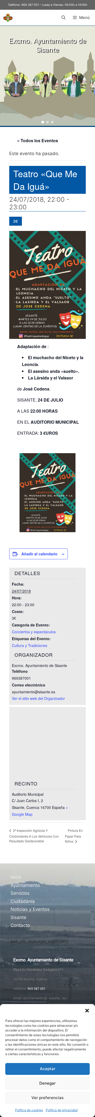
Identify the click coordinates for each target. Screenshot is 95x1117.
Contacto (20, 925)
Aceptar (47, 1068)
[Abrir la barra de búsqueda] (63, 18)
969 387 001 (30, 5)
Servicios (20, 893)
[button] (87, 1010)
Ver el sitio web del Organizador (38, 698)
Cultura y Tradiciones (29, 645)
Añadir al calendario (39, 553)
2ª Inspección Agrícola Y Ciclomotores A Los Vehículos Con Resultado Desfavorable (34, 835)
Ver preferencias (47, 1097)
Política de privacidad (62, 1110)
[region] (47, 76)
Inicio (16, 877)
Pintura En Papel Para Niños (74, 836)
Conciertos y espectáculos (34, 631)
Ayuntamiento (25, 885)
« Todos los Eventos (37, 140)
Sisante (18, 917)
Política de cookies (29, 1110)
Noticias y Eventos (30, 909)
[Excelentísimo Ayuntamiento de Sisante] (8, 18)
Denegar (47, 1083)
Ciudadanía (23, 901)
